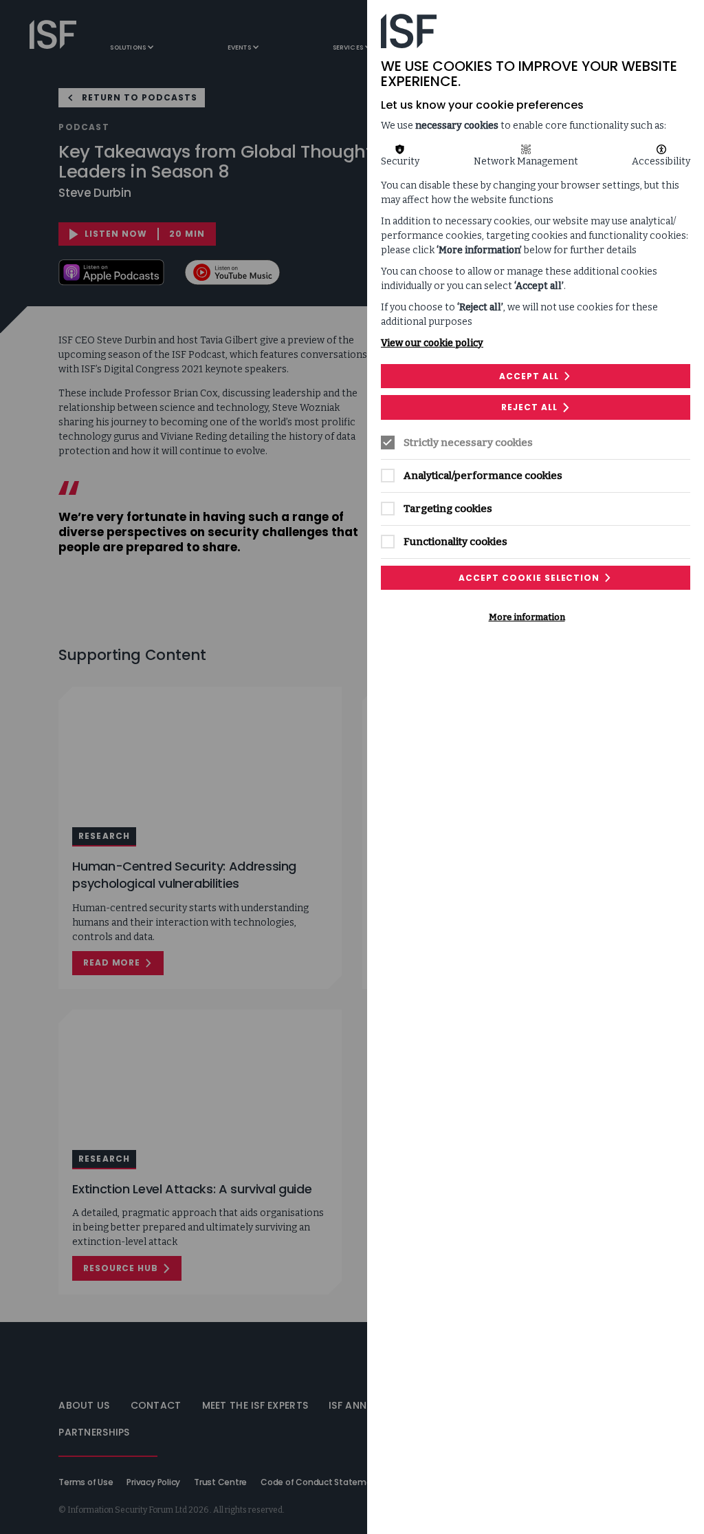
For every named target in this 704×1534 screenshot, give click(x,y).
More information (527, 617)
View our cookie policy (432, 343)
